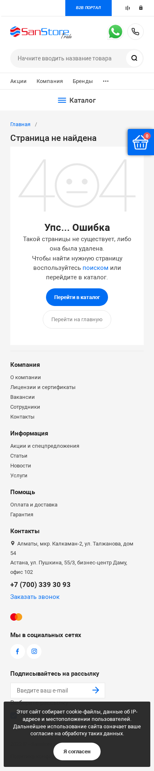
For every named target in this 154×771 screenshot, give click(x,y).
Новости (20, 466)
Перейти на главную (77, 319)
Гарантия (21, 514)
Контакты (22, 417)
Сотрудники (25, 407)
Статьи (19, 456)
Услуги (19, 475)
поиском (95, 268)
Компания (50, 81)
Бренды (83, 81)
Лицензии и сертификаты (43, 387)
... (106, 79)
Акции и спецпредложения (44, 446)
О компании (25, 377)
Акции (18, 81)
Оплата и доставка (33, 505)
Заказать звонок (35, 597)
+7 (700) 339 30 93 (135, 31)
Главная (20, 124)
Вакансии (22, 397)
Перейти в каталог (77, 297)
